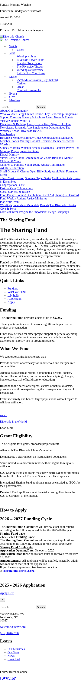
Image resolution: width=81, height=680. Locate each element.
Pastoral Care (8, 188)
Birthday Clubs (32, 137)
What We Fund (17, 291)
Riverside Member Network (57, 141)
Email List (14, 659)
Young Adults (40, 164)
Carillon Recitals (62, 178)
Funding (13, 288)
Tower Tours (42, 124)
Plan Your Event (9, 201)
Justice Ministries (37, 198)
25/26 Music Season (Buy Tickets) (37, 80)
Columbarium (25, 188)
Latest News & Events (59, 117)
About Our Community (14, 110)
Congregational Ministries (57, 137)
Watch (13, 46)
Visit (12, 53)
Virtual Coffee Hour (12, 157)
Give (3, 212)
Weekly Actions (16, 198)
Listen (20, 49)
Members (14, 100)
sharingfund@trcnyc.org (18, 570)
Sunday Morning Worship (15, 147)
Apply (11, 302)
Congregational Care (12, 185)
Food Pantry (7, 195)
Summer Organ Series (38, 178)
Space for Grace (29, 151)
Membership (7, 134)
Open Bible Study (40, 171)
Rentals (44, 205)
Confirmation (57, 164)
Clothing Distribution (28, 195)
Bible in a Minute (62, 157)
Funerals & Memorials (26, 205)
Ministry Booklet (30, 141)
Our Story (13, 652)
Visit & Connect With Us (15, 120)
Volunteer (12, 212)
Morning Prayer (9, 151)
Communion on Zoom (38, 157)
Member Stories (9, 141)
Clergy (20, 114)
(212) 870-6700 (9, 633)
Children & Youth (10, 161)
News (11, 655)
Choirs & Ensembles (29, 90)
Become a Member (11, 137)
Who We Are (8, 114)
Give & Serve (8, 208)
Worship (5, 144)
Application (14, 298)
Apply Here (7, 593)
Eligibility (13, 295)
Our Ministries (16, 649)
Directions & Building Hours (17, 124)
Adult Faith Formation (65, 171)
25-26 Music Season (12, 178)
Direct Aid (47, 195)
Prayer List (72, 147)
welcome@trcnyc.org (13, 626)
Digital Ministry (9, 154)
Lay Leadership (54, 114)
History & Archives (33, 117)
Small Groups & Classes (14, 171)
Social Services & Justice (15, 191)
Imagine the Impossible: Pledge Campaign (44, 212)
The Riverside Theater (63, 205)
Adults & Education (12, 168)
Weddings (6, 205)
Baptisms (59, 147)
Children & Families (12, 164)
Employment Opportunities (49, 127)
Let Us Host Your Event (31, 73)
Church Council (34, 114)
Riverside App (23, 127)
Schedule (37, 147)
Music (13, 76)
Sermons (48, 147)
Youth (28, 164)
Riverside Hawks (31, 130)
